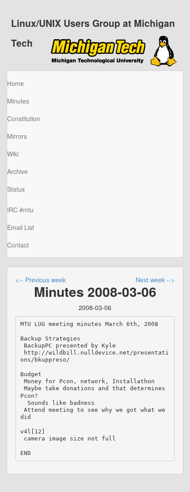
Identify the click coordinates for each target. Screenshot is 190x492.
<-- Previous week (40, 279)
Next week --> (155, 279)
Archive (17, 171)
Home (15, 83)
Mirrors (17, 136)
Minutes (18, 100)
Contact (18, 244)
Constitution (23, 118)
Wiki (13, 153)
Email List (20, 227)
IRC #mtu (20, 209)
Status (16, 189)
